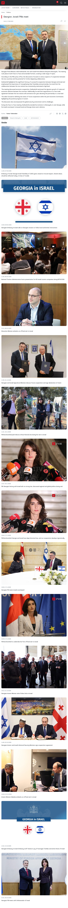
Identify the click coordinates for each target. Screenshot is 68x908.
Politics (5, 118)
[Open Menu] (65, 2)
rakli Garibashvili (35, 118)
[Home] (3, 2)
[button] (6, 8)
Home (3, 12)
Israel (25, 118)
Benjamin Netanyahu (15, 118)
